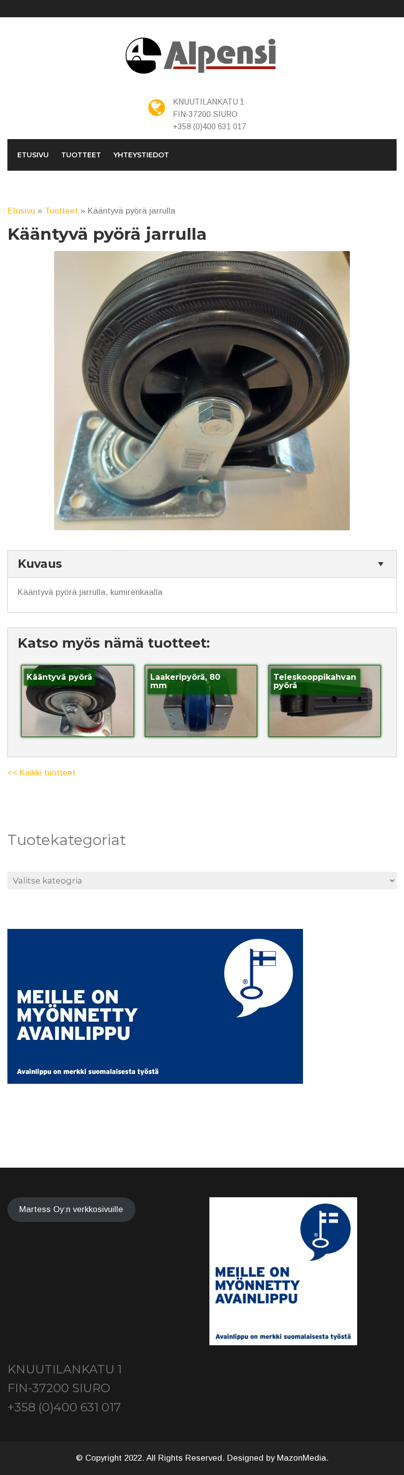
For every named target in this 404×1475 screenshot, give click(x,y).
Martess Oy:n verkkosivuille (71, 1209)
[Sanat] (202, 56)
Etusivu (33, 154)
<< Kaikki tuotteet (41, 772)
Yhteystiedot (141, 154)
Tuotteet (81, 154)
